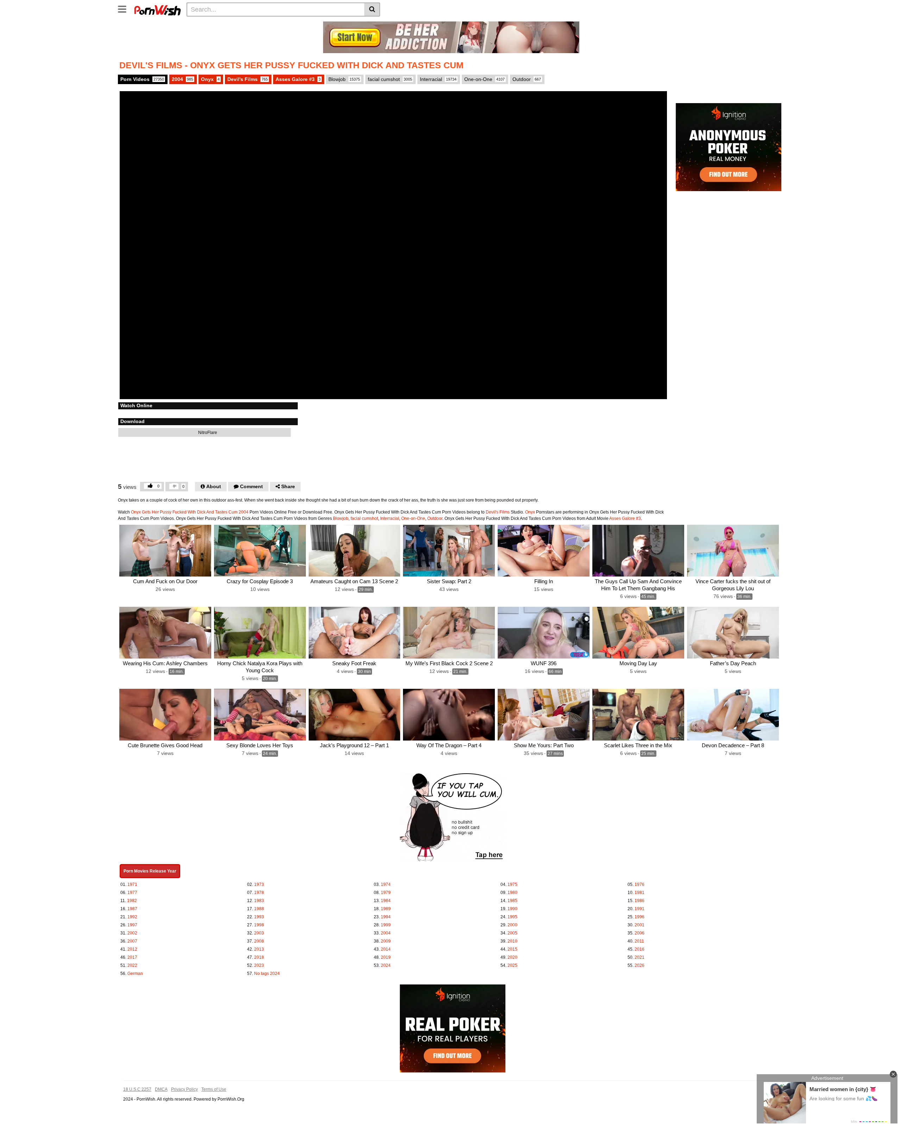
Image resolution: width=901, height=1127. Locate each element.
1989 (386, 908)
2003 (259, 933)
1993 (259, 916)
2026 (639, 965)
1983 (259, 900)
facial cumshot (390, 79)
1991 (639, 908)
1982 (132, 900)
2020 (512, 957)
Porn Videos (142, 79)
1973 (259, 884)
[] (372, 9)
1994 (386, 916)
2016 (639, 949)
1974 (386, 884)
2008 (259, 941)
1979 (386, 892)
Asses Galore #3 (298, 79)
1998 (259, 925)
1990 (512, 908)
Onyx (210, 79)
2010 (512, 941)
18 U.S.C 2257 (137, 1089)
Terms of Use (213, 1089)
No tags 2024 (267, 973)
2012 (132, 949)
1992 (132, 916)
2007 (132, 941)
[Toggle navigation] (125, 8)
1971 (132, 884)
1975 (512, 884)
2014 (386, 949)
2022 (132, 965)
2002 (132, 933)
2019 (386, 957)
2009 (386, 941)
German (135, 973)
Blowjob (344, 79)
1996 (639, 916)
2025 (512, 965)
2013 (259, 949)
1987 (132, 908)
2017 (132, 957)
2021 (639, 957)
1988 (259, 908)
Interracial (438, 79)
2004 (182, 79)
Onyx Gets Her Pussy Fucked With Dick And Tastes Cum (184, 512)
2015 (512, 949)
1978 (259, 892)
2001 (639, 925)
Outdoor (526, 79)
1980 (512, 892)
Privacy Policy (184, 1089)
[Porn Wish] (157, 9)
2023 (259, 965)
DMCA (161, 1089)
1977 (132, 892)
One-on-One (484, 79)
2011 (639, 941)
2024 (386, 965)
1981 (639, 892)
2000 (512, 925)
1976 (639, 884)
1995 (512, 916)
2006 (639, 933)
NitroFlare (207, 432)
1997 (132, 925)
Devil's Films (247, 79)
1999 (386, 925)
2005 (512, 933)
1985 (512, 900)
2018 (259, 957)
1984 (386, 900)
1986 (639, 900)
